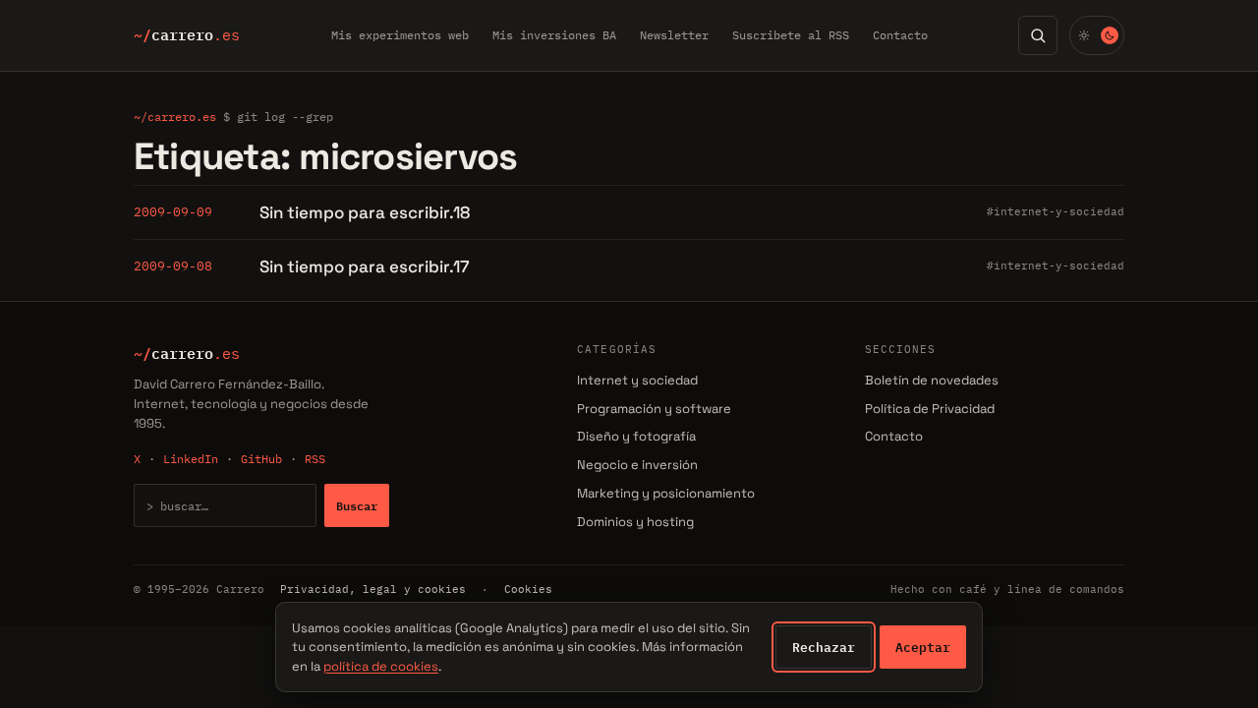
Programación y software (654, 408)
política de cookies (380, 666)
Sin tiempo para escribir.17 (364, 266)
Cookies (528, 589)
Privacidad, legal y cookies (373, 589)
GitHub (261, 458)
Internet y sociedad (637, 380)
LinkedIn (190, 458)
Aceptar (922, 647)
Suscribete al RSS (790, 35)
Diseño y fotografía (636, 436)
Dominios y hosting (635, 521)
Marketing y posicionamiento (666, 493)
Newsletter (674, 35)
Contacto (900, 35)
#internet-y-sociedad (1055, 211)
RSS (315, 458)
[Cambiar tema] (1096, 35)
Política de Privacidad (930, 408)
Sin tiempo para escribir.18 (364, 212)
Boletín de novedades (932, 380)
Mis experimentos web (400, 35)
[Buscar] (1038, 35)
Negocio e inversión (637, 464)
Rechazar (823, 647)
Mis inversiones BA (554, 35)
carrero (187, 35)
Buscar (356, 505)
